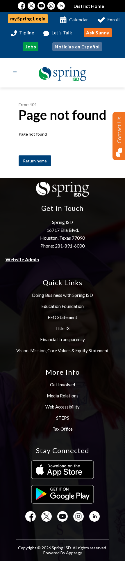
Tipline (26, 32)
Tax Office (63, 429)
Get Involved (62, 384)
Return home (35, 160)
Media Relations (62, 395)
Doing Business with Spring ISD (62, 295)
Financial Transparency (62, 339)
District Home (89, 6)
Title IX (62, 328)
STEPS (62, 417)
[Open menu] (15, 73)
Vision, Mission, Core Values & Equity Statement (62, 350)
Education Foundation (62, 306)
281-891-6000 (70, 245)
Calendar (78, 19)
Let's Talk (61, 32)
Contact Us (119, 130)
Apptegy (74, 552)
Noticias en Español (77, 46)
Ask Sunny (98, 32)
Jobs (30, 46)
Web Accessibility (62, 406)
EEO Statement (62, 317)
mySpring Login (28, 18)
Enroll (113, 19)
